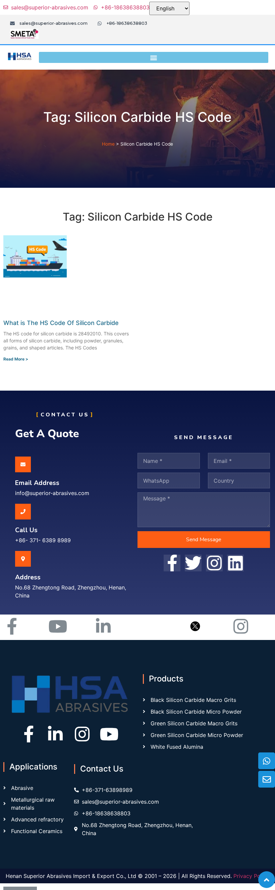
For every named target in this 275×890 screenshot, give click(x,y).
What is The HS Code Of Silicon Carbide (61, 322)
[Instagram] (82, 734)
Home (108, 144)
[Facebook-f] (28, 734)
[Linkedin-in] (55, 734)
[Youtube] (109, 734)
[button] (153, 57)
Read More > (15, 358)
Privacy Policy (251, 876)
